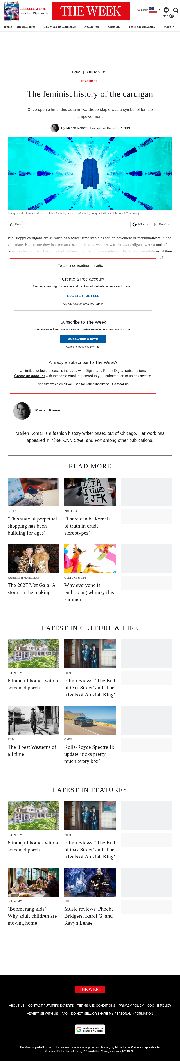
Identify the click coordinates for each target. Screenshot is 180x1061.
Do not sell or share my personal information (112, 1013)
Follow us (143, 224)
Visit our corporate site (145, 1047)
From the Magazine (142, 26)
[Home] (7, 27)
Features (89, 81)
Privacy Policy (131, 1005)
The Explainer (25, 26)
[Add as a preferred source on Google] (90, 1029)
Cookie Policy (159, 1005)
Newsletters (91, 26)
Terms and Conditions (96, 1005)
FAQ (64, 1013)
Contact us (120, 384)
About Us (17, 1005)
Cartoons (114, 26)
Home (76, 72)
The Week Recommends (60, 26)
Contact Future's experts (51, 1005)
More (168, 26)
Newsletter (164, 224)
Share (18, 224)
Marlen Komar (76, 128)
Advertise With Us (42, 1013)
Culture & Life (96, 72)
